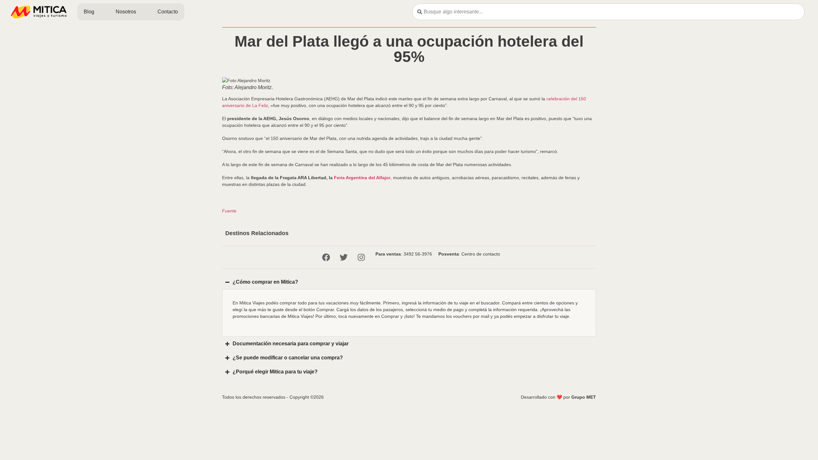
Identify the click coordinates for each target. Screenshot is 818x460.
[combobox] (608, 12)
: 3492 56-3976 (403, 254)
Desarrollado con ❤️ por (558, 397)
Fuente (229, 210)
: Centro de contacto (469, 254)
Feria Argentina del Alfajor (362, 177)
